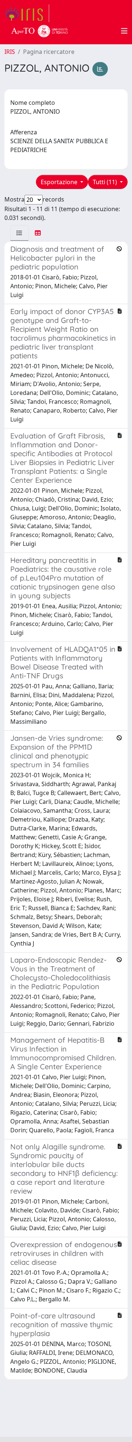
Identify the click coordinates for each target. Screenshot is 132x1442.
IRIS (9, 52)
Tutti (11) (105, 182)
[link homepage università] (39, 31)
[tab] (19, 233)
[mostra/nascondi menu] (124, 31)
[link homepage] (26, 13)
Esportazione (60, 182)
